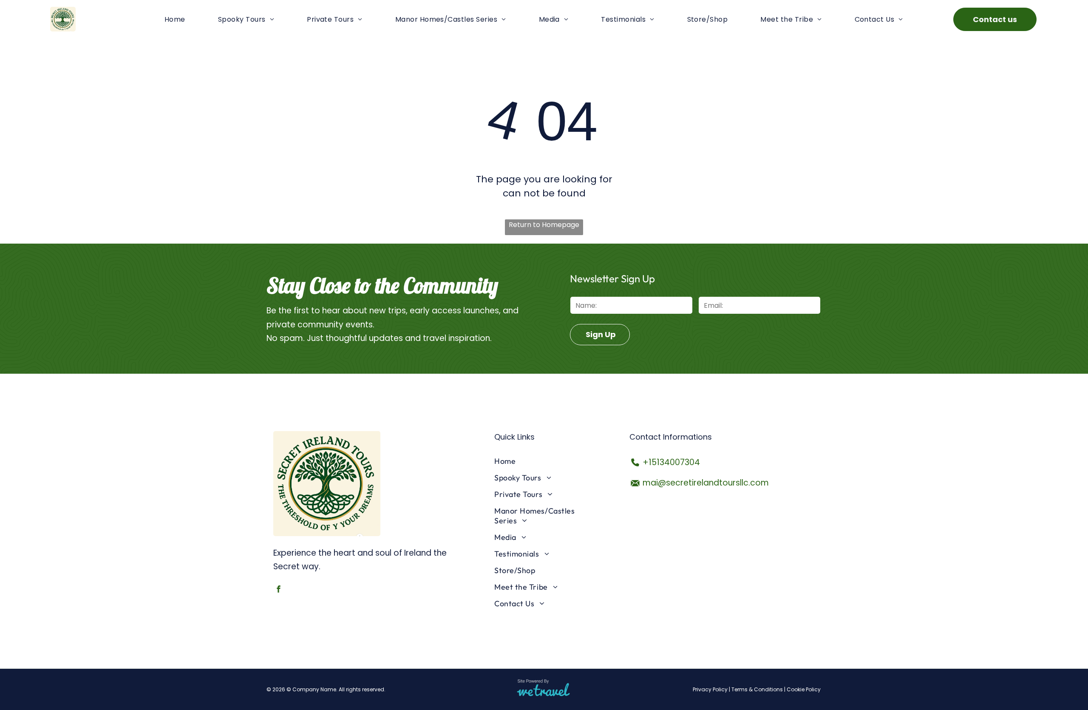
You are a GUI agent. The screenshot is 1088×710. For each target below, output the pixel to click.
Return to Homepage (544, 225)
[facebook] (278, 590)
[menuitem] (175, 18)
